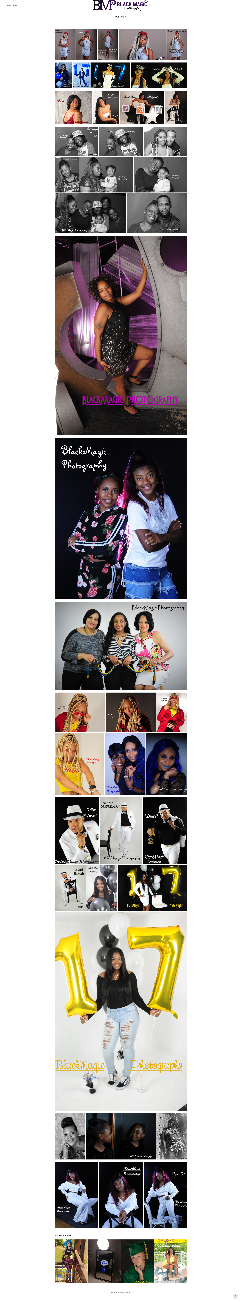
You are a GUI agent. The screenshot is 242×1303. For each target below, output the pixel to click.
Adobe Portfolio (125, 1293)
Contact (16, 6)
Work (9, 6)
